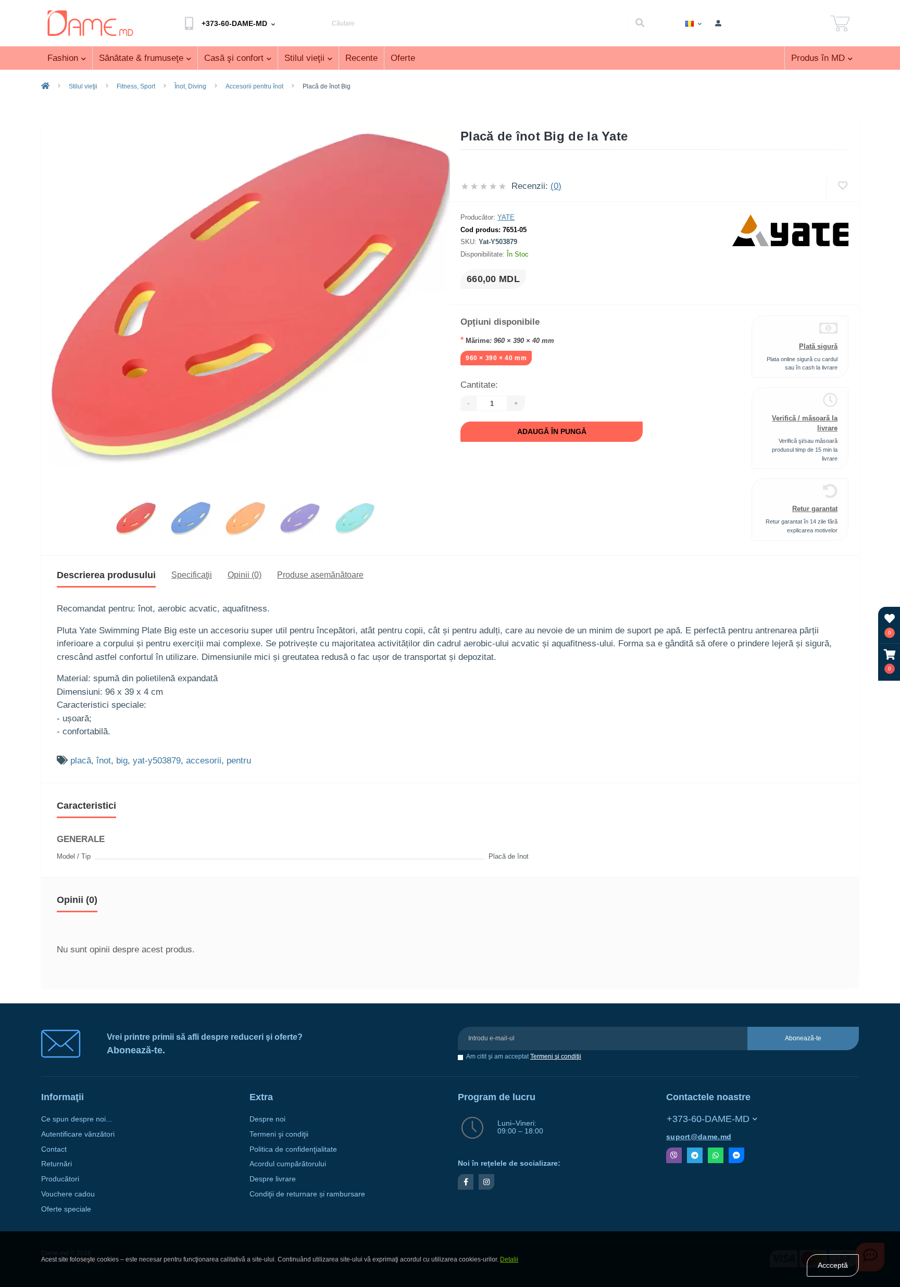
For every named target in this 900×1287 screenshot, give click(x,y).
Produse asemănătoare (320, 574)
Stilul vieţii (304, 58)
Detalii (509, 1259)
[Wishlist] (842, 186)
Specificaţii (191, 574)
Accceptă (833, 1265)
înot (103, 761)
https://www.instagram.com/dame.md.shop (486, 1182)
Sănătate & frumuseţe (141, 58)
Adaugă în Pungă (551, 431)
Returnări (56, 1164)
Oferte (403, 58)
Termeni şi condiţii (555, 1056)
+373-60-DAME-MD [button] (708, 1119)
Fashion (62, 58)
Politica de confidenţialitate (293, 1149)
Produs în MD (818, 58)
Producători (60, 1179)
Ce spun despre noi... (76, 1119)
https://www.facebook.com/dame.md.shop (465, 1182)
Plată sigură (818, 346)
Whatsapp (715, 1155)
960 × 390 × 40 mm (496, 358)
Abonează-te (803, 1038)
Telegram (695, 1155)
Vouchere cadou (68, 1194)
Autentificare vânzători (78, 1134)
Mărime (507, 340)
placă (80, 761)
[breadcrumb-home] (45, 86)
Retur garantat (815, 509)
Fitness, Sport (136, 86)
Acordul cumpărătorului (287, 1164)
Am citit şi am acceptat (523, 1056)
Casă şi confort (234, 58)
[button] (889, 662)
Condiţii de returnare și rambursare (307, 1194)
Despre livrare (272, 1179)
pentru (239, 761)
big (122, 761)
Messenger (736, 1155)
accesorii (203, 761)
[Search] (640, 23)
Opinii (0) (244, 574)
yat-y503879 (157, 761)
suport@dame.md (698, 1137)
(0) (556, 186)
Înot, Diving (190, 86)
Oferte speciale (66, 1209)
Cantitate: (479, 385)
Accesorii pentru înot (254, 86)
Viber (674, 1155)
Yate (506, 217)
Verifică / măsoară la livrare (805, 423)
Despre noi (267, 1119)
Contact (54, 1149)
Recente (361, 58)
